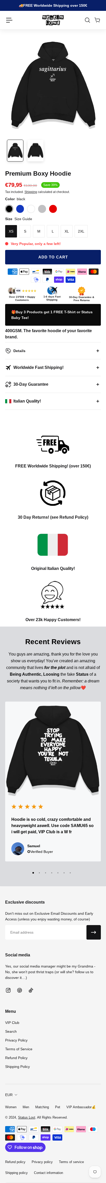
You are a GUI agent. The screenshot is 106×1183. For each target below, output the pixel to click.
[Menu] (9, 20)
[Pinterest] (19, 990)
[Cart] (97, 20)
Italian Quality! (27, 401)
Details (19, 351)
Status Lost (26, 1117)
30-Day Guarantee (30, 384)
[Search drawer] (87, 20)
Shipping (30, 192)
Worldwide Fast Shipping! (38, 367)
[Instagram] (8, 990)
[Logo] (53, 20)
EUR (9, 1095)
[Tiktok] (31, 990)
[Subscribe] (93, 932)
